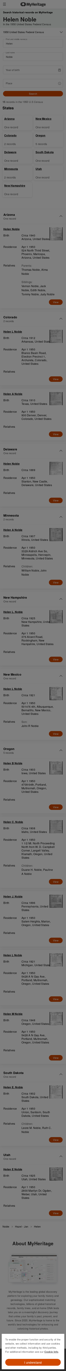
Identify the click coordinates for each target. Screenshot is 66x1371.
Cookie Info (51, 1352)
